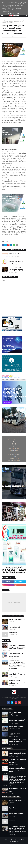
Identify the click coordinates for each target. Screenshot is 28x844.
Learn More (11, 13)
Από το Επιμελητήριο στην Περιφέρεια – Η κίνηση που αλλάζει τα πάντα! (16, 654)
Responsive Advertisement (14, 602)
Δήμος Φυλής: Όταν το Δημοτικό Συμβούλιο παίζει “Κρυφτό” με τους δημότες (17, 761)
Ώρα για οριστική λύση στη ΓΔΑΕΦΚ (16, 254)
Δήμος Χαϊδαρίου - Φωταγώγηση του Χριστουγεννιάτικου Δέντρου (17, 741)
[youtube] (20, 585)
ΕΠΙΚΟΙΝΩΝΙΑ (21, 839)
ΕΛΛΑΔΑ (10, 20)
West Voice (17, 841)
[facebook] (8, 581)
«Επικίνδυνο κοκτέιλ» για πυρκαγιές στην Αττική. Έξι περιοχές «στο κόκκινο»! (16, 261)
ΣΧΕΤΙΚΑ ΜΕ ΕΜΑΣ (13, 839)
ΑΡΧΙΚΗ (5, 839)
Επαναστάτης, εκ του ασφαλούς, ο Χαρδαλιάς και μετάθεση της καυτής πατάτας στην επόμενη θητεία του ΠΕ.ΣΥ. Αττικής (17, 646)
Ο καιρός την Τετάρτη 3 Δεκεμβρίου (15, 733)
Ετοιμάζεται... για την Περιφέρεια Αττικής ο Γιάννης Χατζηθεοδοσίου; (17, 682)
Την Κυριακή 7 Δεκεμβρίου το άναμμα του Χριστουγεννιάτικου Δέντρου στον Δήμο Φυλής (17, 753)
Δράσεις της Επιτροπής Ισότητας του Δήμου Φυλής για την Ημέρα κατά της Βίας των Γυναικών (17, 769)
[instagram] (8, 585)
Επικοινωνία (12, 820)
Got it (18, 13)
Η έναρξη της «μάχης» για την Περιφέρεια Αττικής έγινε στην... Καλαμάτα (17, 674)
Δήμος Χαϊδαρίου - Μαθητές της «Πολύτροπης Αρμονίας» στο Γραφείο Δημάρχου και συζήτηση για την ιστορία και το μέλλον (17, 829)
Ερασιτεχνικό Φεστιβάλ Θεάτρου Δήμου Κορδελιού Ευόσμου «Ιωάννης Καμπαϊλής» (17, 269)
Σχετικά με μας (13, 632)
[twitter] (20, 581)
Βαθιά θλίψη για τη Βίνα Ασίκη (17, 619)
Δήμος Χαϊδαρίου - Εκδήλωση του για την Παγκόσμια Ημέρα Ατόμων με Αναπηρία (17, 720)
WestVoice (5, 36)
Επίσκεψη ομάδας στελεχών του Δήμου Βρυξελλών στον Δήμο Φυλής (17, 790)
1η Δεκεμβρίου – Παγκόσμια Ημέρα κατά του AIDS (16, 626)
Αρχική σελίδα (5, 20)
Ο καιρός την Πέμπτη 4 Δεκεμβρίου (15, 713)
